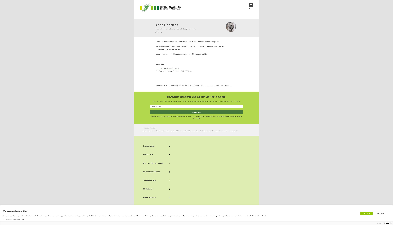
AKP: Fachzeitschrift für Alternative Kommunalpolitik (223, 131)
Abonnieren (196, 112)
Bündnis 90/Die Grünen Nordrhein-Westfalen (195, 131)
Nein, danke (380, 213)
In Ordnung (366, 213)
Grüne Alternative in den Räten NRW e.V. (170, 131)
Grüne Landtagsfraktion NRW (150, 131)
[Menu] (251, 5)
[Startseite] (160, 8)
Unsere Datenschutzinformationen (12, 219)
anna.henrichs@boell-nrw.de (167, 68)
